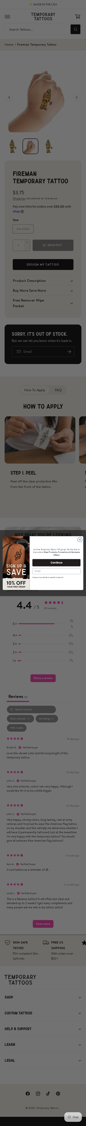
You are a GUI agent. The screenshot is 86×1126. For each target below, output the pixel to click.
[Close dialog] (79, 539)
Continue (56, 562)
